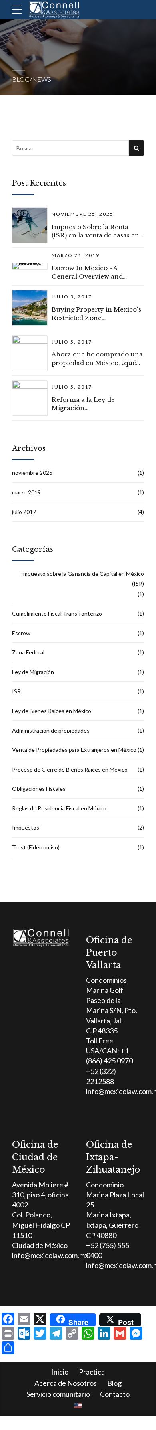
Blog (114, 1383)
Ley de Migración (33, 671)
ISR (16, 691)
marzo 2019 (26, 492)
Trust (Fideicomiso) (36, 847)
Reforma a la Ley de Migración (83, 404)
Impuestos (25, 827)
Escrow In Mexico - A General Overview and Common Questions (87, 272)
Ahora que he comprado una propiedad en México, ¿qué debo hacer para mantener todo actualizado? (97, 358)
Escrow (21, 633)
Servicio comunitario (58, 1393)
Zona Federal (28, 652)
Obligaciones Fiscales (39, 788)
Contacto (115, 1393)
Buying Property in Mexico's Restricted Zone (96, 314)
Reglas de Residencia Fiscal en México (59, 808)
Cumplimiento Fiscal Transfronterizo (57, 613)
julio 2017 (24, 511)
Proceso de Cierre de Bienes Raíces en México (70, 769)
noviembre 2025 (32, 472)
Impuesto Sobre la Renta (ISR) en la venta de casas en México (95, 231)
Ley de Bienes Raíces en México (51, 710)
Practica (92, 1371)
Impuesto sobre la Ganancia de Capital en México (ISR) (82, 578)
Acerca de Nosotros (65, 1383)
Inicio (59, 1371)
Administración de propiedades (51, 730)
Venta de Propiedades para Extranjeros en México (74, 749)
